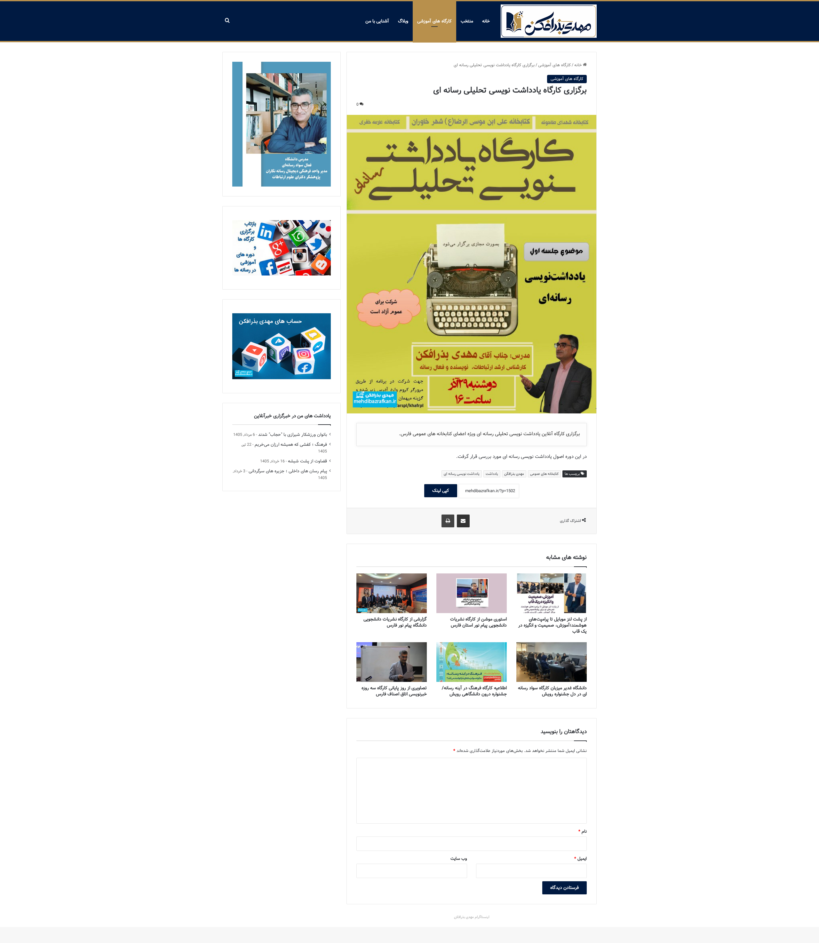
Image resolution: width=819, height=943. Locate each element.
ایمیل (580, 858)
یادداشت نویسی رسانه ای (462, 474)
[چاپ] (447, 521)
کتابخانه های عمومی (544, 474)
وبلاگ (403, 21)
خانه (486, 21)
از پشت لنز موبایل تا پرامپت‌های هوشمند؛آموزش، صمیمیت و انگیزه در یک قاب (552, 625)
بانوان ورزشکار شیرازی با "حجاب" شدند (292, 434)
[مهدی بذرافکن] (549, 21)
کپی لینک (440, 490)
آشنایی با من (377, 21)
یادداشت (492, 474)
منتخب (467, 21)
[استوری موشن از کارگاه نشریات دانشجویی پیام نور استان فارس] (471, 593)
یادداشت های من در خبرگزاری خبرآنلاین (292, 416)
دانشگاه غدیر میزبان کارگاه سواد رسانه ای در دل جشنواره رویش (552, 691)
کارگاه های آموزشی (434, 21)
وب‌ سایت (458, 858)
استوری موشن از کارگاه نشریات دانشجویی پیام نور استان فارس (478, 622)
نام (582, 831)
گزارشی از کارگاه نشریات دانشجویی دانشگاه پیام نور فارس (395, 622)
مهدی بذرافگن (514, 474)
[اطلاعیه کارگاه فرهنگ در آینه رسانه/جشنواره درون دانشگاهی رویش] (471, 662)
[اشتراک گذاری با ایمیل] (463, 521)
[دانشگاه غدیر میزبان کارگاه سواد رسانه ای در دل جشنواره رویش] (551, 662)
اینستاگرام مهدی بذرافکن (471, 917)
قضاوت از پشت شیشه (307, 461)
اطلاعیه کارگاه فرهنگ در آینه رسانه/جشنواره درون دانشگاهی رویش (474, 691)
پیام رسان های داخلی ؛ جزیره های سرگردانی (288, 471)
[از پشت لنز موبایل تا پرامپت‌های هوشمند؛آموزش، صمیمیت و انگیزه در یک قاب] (551, 593)
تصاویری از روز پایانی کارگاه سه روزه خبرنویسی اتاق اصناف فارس (394, 691)
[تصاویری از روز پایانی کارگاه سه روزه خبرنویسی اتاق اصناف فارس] (391, 662)
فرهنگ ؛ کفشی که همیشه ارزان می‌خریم (291, 444)
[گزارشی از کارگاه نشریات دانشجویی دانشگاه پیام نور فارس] (391, 593)
